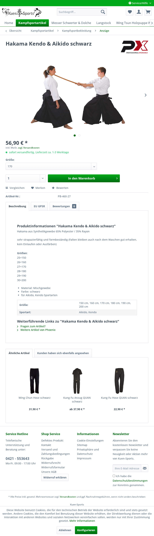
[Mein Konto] (139, 12)
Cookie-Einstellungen (90, 440)
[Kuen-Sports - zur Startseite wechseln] (21, 12)
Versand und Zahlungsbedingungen (55, 452)
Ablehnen (65, 530)
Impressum (84, 458)
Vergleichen (17, 188)
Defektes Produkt (52, 440)
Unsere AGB (48, 472)
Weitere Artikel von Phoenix (38, 330)
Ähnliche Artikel (19, 353)
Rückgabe (47, 458)
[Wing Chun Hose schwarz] (34, 381)
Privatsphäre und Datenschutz (88, 452)
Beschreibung (17, 206)
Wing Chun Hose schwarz (35, 397)
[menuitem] (82, 12)
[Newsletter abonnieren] (144, 468)
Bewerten (62, 188)
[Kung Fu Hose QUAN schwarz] (119, 381)
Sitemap (82, 445)
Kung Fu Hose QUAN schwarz (119, 397)
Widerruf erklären (54, 477)
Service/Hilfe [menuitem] (140, 3)
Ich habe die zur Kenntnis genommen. (130, 480)
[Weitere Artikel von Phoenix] (134, 47)
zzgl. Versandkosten (29, 147)
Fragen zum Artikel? (32, 326)
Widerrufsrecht (50, 463)
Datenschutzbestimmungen (130, 480)
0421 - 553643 (17, 458)
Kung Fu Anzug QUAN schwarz (77, 399)
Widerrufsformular (53, 467)
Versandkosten (68, 496)
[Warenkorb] (148, 12)
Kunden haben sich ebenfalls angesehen (63, 353)
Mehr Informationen (82, 520)
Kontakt (46, 445)
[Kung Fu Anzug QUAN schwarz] (77, 381)
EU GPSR (39, 206)
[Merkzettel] (129, 12)
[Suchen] (103, 12)
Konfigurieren (86, 530)
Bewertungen (64, 206)
